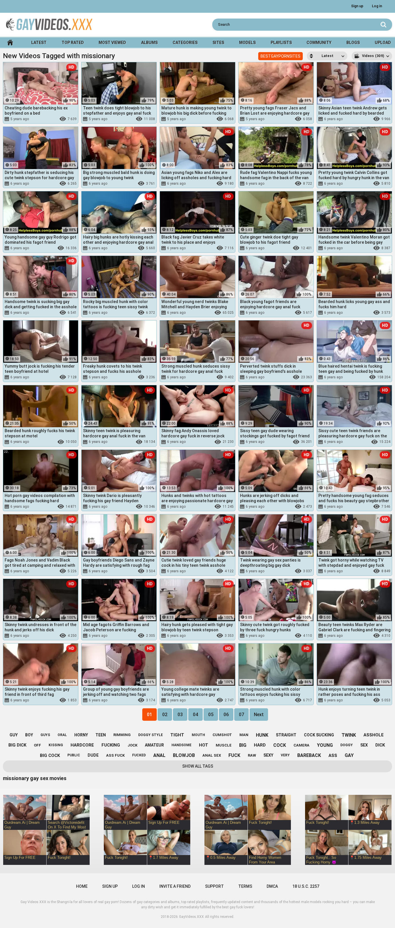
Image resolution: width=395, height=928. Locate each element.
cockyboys (348, 636)
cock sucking (362, 119)
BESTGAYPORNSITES (280, 56)
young (325, 745)
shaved (186, 377)
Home (10, 42)
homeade (112, 377)
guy (14, 735)
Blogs (353, 42)
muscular (137, 183)
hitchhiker (355, 183)
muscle (288, 700)
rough (45, 442)
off (37, 745)
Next (259, 714)
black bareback (284, 313)
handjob (349, 571)
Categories (185, 42)
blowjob (283, 119)
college (290, 636)
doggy (346, 745)
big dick (17, 745)
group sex (274, 571)
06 (226, 714)
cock (279, 745)
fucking (197, 183)
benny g (347, 700)
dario (125, 507)
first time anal (39, 377)
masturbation (371, 571)
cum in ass (288, 377)
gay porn (204, 507)
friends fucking (131, 636)
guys (45, 735)
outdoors (58, 571)
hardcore (354, 248)
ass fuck (115, 755)
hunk (54, 119)
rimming (213, 183)
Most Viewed (112, 42)
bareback (39, 313)
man (243, 735)
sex (364, 745)
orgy (289, 571)
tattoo (273, 700)
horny (81, 735)
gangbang (291, 507)
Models (247, 42)
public (273, 183)
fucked (139, 755)
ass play (213, 119)
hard (260, 745)
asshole (373, 735)
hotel (370, 442)
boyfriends (354, 442)
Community (319, 42)
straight (286, 735)
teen (100, 735)
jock (43, 119)
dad (127, 377)
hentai (368, 377)
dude (93, 755)
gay (188, 119)
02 (164, 714)
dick (380, 745)
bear (135, 248)
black (215, 248)
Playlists (281, 42)
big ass (115, 442)
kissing (366, 636)
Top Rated (73, 42)
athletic (206, 313)
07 (241, 714)
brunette (40, 571)
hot (203, 745)
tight (177, 735)
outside (288, 183)
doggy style (58, 700)
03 (180, 714)
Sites (218, 42)
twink (268, 119)
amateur (44, 507)
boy (137, 377)
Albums (149, 42)
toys (275, 248)
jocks (121, 183)
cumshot (222, 735)
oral (62, 735)
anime (354, 377)
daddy (355, 313)
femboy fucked (271, 442)
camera (301, 745)
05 (210, 714)
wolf (124, 248)
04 (195, 714)
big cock (202, 377)
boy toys (121, 119)
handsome (181, 745)
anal (199, 119)
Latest (39, 42)
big (242, 745)
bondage (372, 248)
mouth (198, 735)
